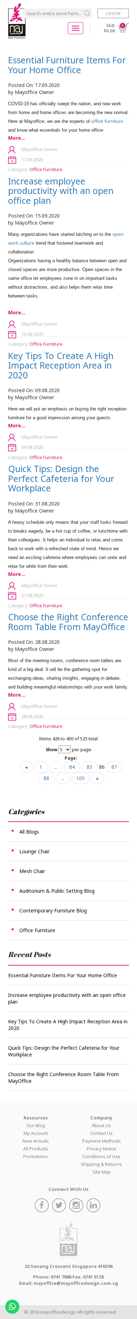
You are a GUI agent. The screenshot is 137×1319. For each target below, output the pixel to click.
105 (80, 778)
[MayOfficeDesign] (17, 21)
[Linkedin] (94, 1206)
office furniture (107, 121)
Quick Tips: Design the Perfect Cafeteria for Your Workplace (61, 478)
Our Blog (35, 1125)
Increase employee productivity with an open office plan (60, 190)
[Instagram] (77, 1206)
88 (46, 778)
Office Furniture (46, 169)
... (55, 767)
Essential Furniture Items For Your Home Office (67, 65)
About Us (101, 1125)
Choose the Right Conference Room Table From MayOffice (68, 622)
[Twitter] (60, 1206)
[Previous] (26, 767)
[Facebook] (43, 1206)
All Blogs (29, 831)
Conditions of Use (101, 1156)
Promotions (35, 1156)
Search (87, 13)
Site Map (101, 1172)
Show (51, 750)
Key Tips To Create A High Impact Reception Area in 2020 (60, 365)
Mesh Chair (32, 871)
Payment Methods (101, 1141)
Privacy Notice (101, 1148)
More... (16, 137)
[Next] (97, 778)
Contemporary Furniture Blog (53, 910)
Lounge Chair (34, 851)
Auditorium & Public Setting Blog (56, 890)
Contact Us (101, 1133)
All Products (35, 1148)
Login (113, 14)
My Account (36, 1133)
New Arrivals (35, 1141)
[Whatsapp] (13, 1304)
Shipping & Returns (101, 1164)
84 (72, 767)
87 (114, 767)
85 (89, 767)
